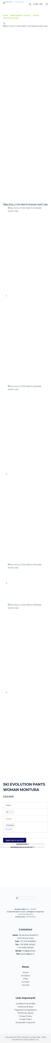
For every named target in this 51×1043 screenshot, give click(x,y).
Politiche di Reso (25, 1007)
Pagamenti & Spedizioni (25, 1010)
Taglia (8, 805)
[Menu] (47, 4)
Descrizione (21, 844)
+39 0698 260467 (27, 944)
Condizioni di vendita (25, 1003)
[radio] (7, 812)
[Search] (30, 4)
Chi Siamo (25, 976)
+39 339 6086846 (28, 941)
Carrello (25, 985)
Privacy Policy (25, 1016)
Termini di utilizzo (25, 1013)
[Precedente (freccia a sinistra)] (4, 530)
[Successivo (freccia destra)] (47, 530)
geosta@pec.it (28, 954)
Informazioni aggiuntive (22, 847)
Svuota (8, 829)
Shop (25, 979)
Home (25, 972)
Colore (8, 819)
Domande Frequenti (25, 1022)
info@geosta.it (28, 951)
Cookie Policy (25, 1019)
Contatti (25, 982)
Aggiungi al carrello (14, 840)
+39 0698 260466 (25, 947)
